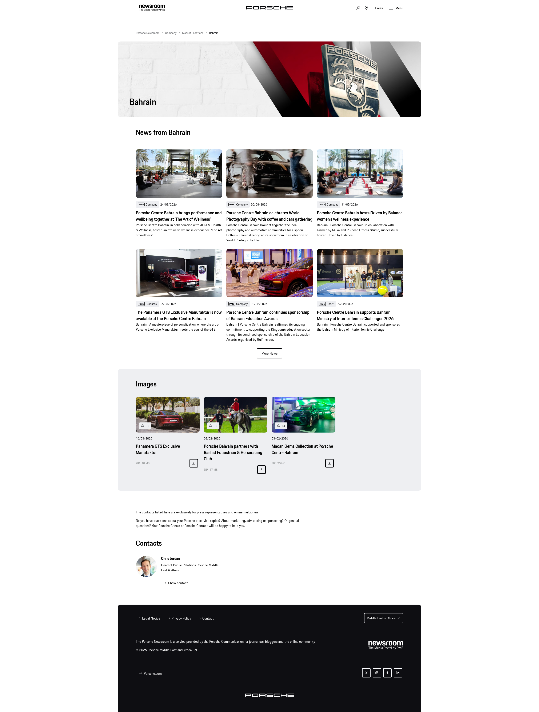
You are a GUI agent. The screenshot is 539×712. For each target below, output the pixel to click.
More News (269, 353)
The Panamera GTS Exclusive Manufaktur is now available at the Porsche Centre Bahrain (179, 315)
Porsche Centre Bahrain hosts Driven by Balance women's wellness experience (360, 216)
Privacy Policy (181, 618)
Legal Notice (151, 618)
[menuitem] (148, 618)
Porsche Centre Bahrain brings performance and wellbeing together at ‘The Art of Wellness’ (179, 216)
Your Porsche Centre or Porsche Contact (180, 525)
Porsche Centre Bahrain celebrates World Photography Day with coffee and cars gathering (269, 216)
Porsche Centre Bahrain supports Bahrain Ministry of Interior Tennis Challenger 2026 (355, 315)
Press (379, 8)
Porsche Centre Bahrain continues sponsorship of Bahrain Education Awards (268, 315)
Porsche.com (153, 673)
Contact (208, 618)
